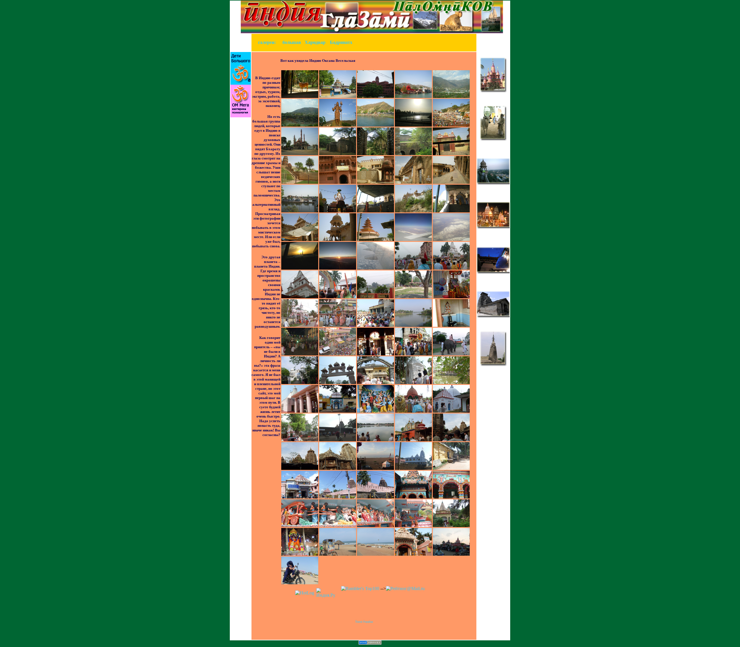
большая (291, 42)
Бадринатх (341, 42)
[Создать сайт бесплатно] (370, 643)
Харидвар (315, 42)
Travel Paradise (364, 621)
